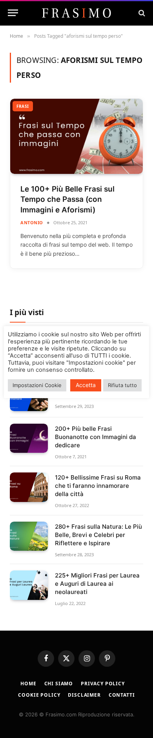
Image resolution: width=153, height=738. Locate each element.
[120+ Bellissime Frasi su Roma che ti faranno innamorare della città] (29, 487)
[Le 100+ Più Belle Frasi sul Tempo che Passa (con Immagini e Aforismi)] (76, 136)
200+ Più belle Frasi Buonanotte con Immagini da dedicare (95, 437)
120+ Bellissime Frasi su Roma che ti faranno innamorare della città (98, 486)
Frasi (22, 106)
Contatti (122, 695)
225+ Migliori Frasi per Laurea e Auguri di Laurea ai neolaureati (97, 584)
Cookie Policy (39, 695)
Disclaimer (84, 695)
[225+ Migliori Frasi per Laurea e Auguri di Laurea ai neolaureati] (29, 585)
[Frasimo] (76, 13)
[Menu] (13, 13)
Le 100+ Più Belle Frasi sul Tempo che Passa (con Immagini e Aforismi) (67, 199)
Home (28, 683)
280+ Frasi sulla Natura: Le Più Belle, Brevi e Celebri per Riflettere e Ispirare (98, 535)
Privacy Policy (103, 683)
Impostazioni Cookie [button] (37, 385)
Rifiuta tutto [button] (122, 385)
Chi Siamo (58, 683)
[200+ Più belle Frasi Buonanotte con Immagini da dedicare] (29, 438)
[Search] (141, 13)
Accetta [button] (86, 385)
